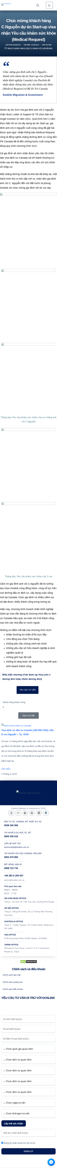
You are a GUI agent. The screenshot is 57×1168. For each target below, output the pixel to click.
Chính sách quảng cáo (13, 982)
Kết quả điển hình (45, 48)
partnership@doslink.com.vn (16, 847)
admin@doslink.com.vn (14, 880)
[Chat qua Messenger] (51, 1162)
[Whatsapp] (32, 813)
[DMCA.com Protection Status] (28, 961)
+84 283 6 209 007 (13, 875)
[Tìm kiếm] (38, 5)
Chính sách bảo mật (11, 975)
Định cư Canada (13, 48)
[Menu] (49, 5)
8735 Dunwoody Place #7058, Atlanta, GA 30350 (25, 938)
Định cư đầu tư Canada (29, 48)
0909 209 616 (11, 836)
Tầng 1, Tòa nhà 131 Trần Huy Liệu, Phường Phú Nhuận (29, 902)
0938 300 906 (11, 825)
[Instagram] (39, 813)
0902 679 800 (11, 857)
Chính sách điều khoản (13, 989)
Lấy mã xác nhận (13, 1123)
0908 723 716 (11, 868)
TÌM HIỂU (6, 768)
